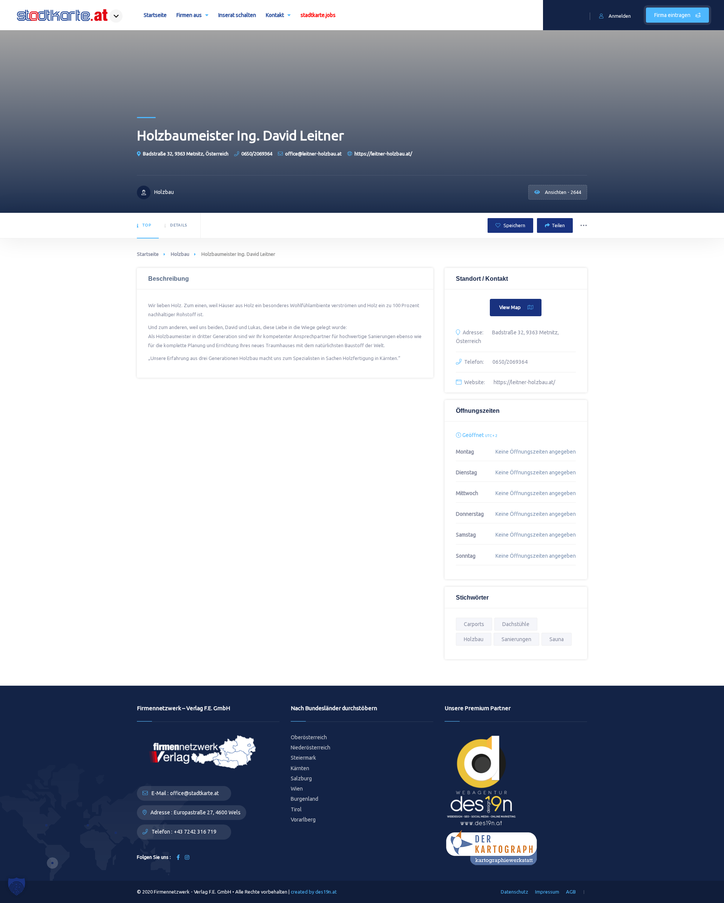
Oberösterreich (309, 737)
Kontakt (275, 15)
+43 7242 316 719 (195, 832)
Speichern (513, 225)
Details (178, 225)
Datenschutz (514, 891)
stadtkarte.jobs (318, 15)
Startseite (155, 15)
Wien (297, 789)
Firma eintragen (673, 15)
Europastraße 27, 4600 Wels (207, 812)
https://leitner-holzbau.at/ (383, 153)
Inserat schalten (237, 15)
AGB (571, 891)
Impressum (547, 891)
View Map (510, 307)
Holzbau (180, 254)
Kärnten (300, 768)
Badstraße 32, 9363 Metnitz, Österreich (186, 153)
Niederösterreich (310, 748)
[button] (16, 886)
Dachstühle (515, 624)
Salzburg (301, 778)
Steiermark (303, 758)
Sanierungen (516, 639)
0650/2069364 (256, 153)
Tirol (296, 809)
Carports (474, 624)
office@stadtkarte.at (194, 793)
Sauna (556, 639)
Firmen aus (189, 15)
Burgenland (304, 799)
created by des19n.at (314, 891)
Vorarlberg (303, 820)
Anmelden (620, 15)
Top (147, 225)
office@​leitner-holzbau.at (313, 153)
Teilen (558, 225)
